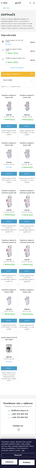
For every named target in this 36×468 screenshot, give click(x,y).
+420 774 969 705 (20, 417)
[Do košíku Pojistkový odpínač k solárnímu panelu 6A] (9, 271)
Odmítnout (9, 462)
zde (23, 450)
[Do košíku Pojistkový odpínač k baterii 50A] (27, 174)
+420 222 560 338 (20, 414)
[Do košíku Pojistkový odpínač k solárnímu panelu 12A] (9, 221)
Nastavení (18, 455)
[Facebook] (18, 429)
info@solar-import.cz (19, 410)
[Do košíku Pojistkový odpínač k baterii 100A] (9, 321)
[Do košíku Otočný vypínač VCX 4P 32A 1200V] (9, 368)
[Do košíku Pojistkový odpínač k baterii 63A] (27, 321)
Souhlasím (26, 462)
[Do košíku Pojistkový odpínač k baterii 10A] (9, 126)
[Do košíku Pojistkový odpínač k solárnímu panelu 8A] (27, 271)
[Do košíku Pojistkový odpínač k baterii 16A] (27, 126)
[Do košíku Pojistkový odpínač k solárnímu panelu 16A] (27, 221)
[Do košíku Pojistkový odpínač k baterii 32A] (9, 174)
